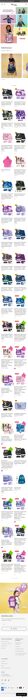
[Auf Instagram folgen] (5, 680)
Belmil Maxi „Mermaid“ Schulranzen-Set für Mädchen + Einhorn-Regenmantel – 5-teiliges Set (20, 437)
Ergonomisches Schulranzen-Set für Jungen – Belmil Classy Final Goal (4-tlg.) (20, 244)
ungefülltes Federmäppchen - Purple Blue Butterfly (20, 414)
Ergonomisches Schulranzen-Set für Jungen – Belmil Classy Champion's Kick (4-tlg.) (7, 125)
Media (2, 665)
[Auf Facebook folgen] (2, 680)
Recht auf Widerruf (5, 641)
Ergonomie (3, 661)
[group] (14, 25)
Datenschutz (17, 646)
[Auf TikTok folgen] (9, 680)
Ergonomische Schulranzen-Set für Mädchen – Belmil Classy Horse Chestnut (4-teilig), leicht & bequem (20, 172)
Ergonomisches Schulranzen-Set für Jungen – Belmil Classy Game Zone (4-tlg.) (7, 289)
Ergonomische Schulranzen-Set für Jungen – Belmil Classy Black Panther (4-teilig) (20, 147)
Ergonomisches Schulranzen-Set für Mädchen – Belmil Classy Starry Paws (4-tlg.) (7, 268)
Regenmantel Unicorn (5, 169)
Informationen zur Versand (6, 643)
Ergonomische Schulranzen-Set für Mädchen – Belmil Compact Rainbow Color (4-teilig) (7, 489)
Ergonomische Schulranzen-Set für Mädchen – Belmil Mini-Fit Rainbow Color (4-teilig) (20, 220)
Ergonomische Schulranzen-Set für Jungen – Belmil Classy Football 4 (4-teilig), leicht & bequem (7, 311)
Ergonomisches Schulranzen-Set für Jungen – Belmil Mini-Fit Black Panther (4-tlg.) (20, 462)
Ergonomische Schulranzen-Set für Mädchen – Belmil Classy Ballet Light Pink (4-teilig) (7, 147)
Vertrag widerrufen (21, 694)
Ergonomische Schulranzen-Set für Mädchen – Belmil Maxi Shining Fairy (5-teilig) (20, 124)
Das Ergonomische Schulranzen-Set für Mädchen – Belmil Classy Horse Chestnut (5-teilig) (6, 438)
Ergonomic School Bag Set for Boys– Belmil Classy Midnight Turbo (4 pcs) (7, 103)
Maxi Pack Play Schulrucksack (17, 488)
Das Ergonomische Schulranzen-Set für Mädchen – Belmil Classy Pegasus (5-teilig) (6, 390)
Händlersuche (4, 646)
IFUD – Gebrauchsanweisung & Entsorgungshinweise (21, 654)
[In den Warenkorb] (12, 98)
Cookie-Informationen (19, 648)
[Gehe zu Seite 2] (16, 578)
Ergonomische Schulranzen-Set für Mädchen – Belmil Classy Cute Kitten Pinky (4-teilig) (7, 336)
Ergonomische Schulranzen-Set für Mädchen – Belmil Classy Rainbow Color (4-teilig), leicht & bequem (7, 244)
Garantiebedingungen (19, 651)
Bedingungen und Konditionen (18, 643)
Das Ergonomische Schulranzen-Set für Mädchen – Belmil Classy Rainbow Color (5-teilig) (6, 542)
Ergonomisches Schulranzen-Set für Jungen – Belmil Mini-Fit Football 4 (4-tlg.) (20, 289)
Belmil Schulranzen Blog (6, 668)
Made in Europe (4, 663)
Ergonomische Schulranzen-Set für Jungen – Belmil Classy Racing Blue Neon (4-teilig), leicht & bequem (7, 196)
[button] (25, 696)
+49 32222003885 (5, 674)
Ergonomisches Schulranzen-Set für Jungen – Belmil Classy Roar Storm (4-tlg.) (7, 415)
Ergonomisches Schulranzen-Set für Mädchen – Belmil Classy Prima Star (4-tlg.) (20, 268)
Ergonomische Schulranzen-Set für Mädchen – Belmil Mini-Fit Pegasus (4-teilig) (20, 103)
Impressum (3, 648)
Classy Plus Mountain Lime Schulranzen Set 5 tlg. (19, 194)
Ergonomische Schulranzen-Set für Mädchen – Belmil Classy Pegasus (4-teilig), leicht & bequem (7, 220)
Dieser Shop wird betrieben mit (12, 693)
